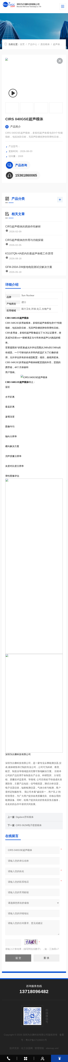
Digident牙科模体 (25, 817)
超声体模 (57, 44)
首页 (22, 44)
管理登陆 (39, 1048)
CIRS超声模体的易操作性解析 (23, 226)
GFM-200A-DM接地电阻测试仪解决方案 (28, 267)
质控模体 (45, 44)
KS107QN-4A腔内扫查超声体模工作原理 (29, 253)
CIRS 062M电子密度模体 (29, 825)
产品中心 (32, 44)
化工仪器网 (27, 1048)
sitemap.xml (52, 1048)
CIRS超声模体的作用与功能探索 (24, 240)
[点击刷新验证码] (30, 942)
